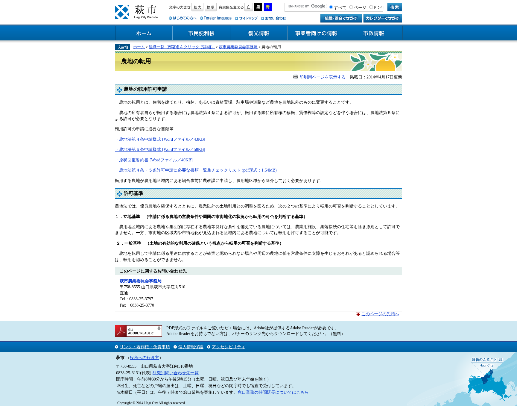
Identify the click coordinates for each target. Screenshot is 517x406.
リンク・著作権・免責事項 (145, 346)
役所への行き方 (144, 357)
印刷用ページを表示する (322, 77)
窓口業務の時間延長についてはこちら (273, 392)
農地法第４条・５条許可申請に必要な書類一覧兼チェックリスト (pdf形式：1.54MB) (198, 170)
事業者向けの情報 (316, 33)
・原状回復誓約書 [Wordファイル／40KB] (154, 159)
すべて (340, 7)
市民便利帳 (201, 33)
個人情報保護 (190, 346)
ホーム (144, 33)
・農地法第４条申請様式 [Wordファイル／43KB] (160, 139)
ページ (360, 7)
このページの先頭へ (380, 313)
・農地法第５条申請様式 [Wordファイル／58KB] (160, 149)
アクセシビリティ (228, 346)
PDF (378, 7)
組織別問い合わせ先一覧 (176, 372)
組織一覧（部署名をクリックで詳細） (182, 47)
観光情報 (259, 33)
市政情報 (373, 33)
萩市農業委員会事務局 (238, 47)
